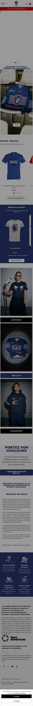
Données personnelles (19, 693)
